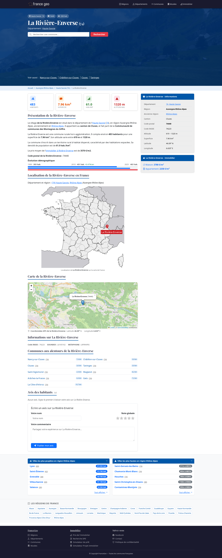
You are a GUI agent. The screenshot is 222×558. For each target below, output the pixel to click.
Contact (118, 538)
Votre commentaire (41, 424)
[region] (83, 305)
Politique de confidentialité (127, 542)
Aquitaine (41, 508)
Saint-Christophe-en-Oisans (129, 482)
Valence (34, 487)
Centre (104, 508)
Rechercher (99, 34)
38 (42, 477)
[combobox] (61, 34)
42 (46, 471)
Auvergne (52, 508)
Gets (85, 378)
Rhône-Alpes (58, 126)
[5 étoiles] (133, 418)
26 (40, 487)
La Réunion (47, 513)
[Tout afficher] (106, 461)
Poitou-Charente (184, 513)
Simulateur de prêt (81, 542)
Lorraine (90, 513)
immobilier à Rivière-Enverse (59, 150)
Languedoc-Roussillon (63, 513)
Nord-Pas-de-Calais (142, 513)
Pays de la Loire (159, 513)
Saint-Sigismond (36, 372)
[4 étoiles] (129, 418)
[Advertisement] (111, 56)
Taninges (94, 77)
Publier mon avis (45, 445)
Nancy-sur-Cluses (48, 77)
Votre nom (36, 413)
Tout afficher (100, 492)
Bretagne (94, 508)
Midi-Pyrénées (125, 513)
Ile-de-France (34, 513)
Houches (119, 476)
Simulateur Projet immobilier (85, 545)
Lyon (32, 466)
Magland (87, 372)
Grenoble (34, 476)
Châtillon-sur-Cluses (69, 77)
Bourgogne (82, 508)
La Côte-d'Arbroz (36, 384)
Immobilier (187, 4)
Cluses (84, 77)
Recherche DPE (79, 538)
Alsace (31, 508)
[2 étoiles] (121, 418)
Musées (173, 4)
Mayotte (112, 513)
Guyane (171, 508)
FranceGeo (33, 530)
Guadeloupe (159, 508)
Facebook (119, 535)
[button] (82, 302)
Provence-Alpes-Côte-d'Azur (39, 518)
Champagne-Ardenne (118, 508)
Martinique (101, 513)
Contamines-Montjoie (126, 487)
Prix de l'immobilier (81, 535)
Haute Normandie (184, 508)
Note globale (128, 413)
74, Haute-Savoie (173, 104)
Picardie (171, 513)
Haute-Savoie (48, 28)
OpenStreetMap (122, 327)
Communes (159, 4)
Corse (133, 508)
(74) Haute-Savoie (60, 182)
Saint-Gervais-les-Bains (126, 466)
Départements (141, 4)
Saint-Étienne (37, 471)
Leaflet (112, 327)
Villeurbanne (36, 482)
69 (37, 466)
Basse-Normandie (67, 508)
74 (107, 122)
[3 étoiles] (125, 418)
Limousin (79, 513)
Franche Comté (144, 508)
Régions (125, 4)
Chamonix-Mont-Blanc (126, 471)
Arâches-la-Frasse (36, 378)
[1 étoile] (117, 418)
